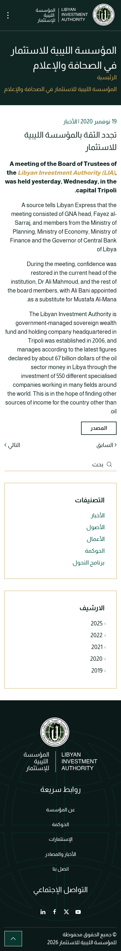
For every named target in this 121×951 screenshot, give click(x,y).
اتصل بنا (61, 869)
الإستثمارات (61, 839)
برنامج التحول (89, 562)
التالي (14, 445)
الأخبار (70, 121)
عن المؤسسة (60, 810)
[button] (7, 15)
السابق (104, 445)
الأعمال (96, 539)
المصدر (98, 428)
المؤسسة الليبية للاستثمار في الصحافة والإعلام (60, 89)
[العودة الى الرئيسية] (76, 15)
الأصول (95, 527)
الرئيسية (107, 77)
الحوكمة (95, 550)
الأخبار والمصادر (60, 854)
